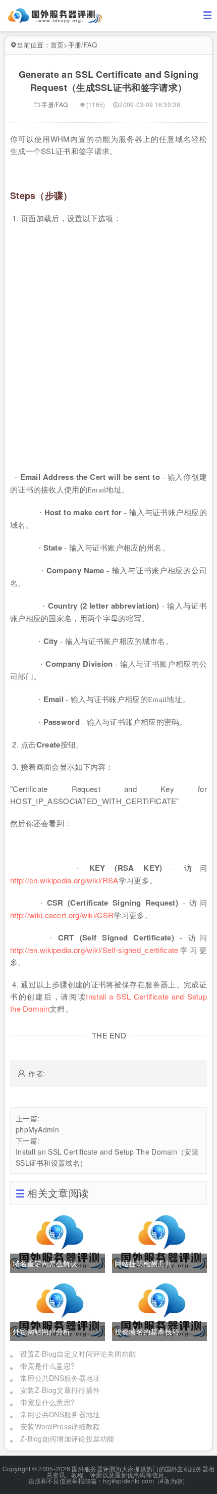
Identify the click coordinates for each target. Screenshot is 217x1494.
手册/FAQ (82, 44)
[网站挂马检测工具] (159, 1241)
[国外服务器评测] (55, 15)
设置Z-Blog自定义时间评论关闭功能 (78, 1354)
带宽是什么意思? (47, 1366)
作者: (36, 1073)
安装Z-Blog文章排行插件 (60, 1390)
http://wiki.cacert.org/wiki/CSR (62, 915)
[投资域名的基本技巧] (159, 1310)
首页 (57, 44)
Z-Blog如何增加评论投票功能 (67, 1438)
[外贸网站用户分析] (57, 1310)
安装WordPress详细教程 (60, 1426)
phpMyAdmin (37, 1129)
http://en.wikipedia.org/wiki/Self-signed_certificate (94, 949)
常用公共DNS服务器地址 (60, 1378)
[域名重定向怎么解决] (57, 1241)
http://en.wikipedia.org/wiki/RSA (64, 880)
